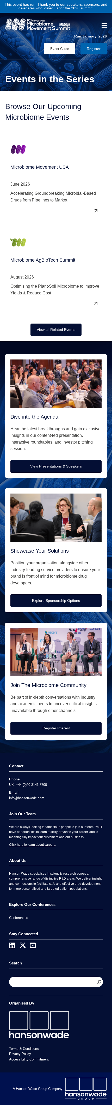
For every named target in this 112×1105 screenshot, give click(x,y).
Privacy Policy (20, 1054)
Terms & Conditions (24, 1049)
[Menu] (102, 26)
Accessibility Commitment (29, 1059)
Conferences (18, 918)
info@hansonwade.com (26, 798)
